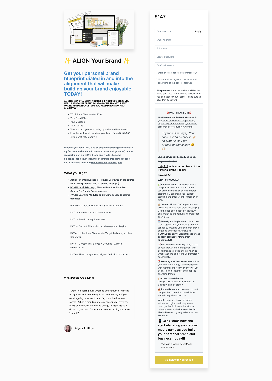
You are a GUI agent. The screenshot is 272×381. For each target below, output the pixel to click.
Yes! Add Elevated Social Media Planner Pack (176, 346)
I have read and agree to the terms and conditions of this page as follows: (177, 81)
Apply (198, 31)
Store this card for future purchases (177, 72)
